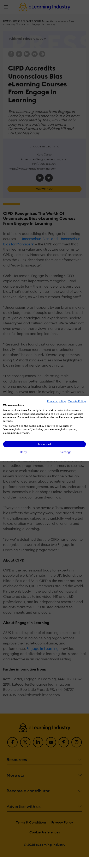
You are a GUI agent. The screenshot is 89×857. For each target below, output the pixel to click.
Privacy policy (56, 401)
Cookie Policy (77, 401)
